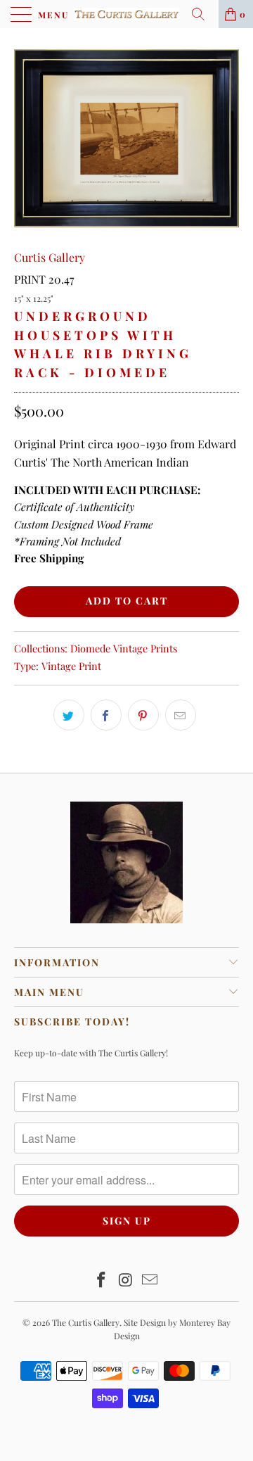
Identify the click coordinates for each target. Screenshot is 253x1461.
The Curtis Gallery (85, 1322)
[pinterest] (143, 715)
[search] (203, 14)
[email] (180, 715)
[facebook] (106, 715)
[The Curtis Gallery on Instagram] (125, 1280)
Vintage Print (71, 666)
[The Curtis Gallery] (126, 14)
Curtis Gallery (49, 257)
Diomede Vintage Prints (123, 648)
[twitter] (68, 715)
